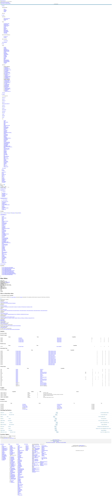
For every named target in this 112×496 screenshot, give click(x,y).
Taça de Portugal (6, 31)
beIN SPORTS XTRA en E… (8, 146)
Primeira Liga (4, 209)
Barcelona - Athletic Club (35, 451)
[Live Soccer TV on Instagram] (44, 465)
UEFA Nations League (3, 305)
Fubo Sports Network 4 (30, 310)
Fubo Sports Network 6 (44, 310)
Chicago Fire (12, 458)
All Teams (3, 92)
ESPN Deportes (6, 127)
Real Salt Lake (6, 85)
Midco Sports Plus (6, 156)
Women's (3, 170)
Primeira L (3, 180)
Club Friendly (6, 40)
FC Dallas (5, 83)
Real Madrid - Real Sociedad (35, 450)
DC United (6, 73)
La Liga (5, 26)
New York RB (13, 462)
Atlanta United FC (7, 78)
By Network (2, 299)
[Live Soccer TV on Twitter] (36, 470)
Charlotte (12, 460)
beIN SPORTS (6, 122)
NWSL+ (5, 159)
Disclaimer (43, 449)
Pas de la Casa (24, 405)
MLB (42, 459)
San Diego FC (7, 89)
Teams (3, 43)
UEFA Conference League (4, 313)
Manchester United (6, 50)
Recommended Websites (44, 453)
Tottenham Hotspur (6, 51)
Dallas (11, 473)
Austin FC (6, 90)
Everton (11, 448)
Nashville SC (6, 67)
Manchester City (6, 49)
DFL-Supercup (6, 30)
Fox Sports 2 (19, 306)
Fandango (5, 151)
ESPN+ (5, 129)
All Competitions (4, 42)
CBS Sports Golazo (6, 148)
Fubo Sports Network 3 (23, 310)
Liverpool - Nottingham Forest (35, 455)
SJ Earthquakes (13, 472)
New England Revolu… (7, 69)
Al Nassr (11, 454)
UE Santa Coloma (24, 407)
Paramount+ (5, 131)
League (2, 186)
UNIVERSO (6, 138)
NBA (42, 458)
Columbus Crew (13, 465)
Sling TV (27, 445)
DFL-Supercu (4, 181)
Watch (1, 289)
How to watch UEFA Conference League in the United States (12, 325)
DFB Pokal (5, 32)
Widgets (43, 447)
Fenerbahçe (5, 62)
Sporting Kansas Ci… (8, 91)
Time (5, 186)
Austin (12, 481)
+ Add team (3, 191)
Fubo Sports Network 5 (37, 310)
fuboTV (5, 133)
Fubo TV (27, 446)
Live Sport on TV (44, 457)
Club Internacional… (7, 68)
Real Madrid (5, 53)
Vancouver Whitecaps (12, 470)
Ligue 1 (3, 208)
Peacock (5, 141)
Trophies (1, 290)
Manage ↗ (5, 198)
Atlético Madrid (6, 54)
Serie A (5, 27)
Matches (3, 5)
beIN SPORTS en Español (6, 228)
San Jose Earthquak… (7, 82)
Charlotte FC (6, 71)
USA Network (4, 230)
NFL (44, 458)
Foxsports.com (28, 306)
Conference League (5, 449)
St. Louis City (12, 474)
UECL (3, 173)
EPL (2, 176)
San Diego (12, 480)
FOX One (5, 153)
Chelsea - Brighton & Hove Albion (36, 456)
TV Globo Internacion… (20, 464)
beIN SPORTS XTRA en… (20, 474)
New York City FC (7, 72)
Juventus (5, 55)
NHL (46, 458)
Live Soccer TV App (45, 446)
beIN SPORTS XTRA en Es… (6, 242)
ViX (4, 165)
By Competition (6, 299)
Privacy (43, 448)
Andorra (21, 297)
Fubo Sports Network (10, 310)
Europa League (6, 24)
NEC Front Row (6, 158)
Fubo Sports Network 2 (16, 310)
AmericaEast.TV (6, 143)
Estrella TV (5, 150)
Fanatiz (5, 120)
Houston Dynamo (13, 469)
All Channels (4, 168)
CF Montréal (6, 77)
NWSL (3, 447)
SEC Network (20, 489)
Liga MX (5, 37)
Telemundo (5, 137)
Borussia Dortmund (6, 60)
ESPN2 (5, 126)
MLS (3, 445)
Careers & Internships (45, 450)
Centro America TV (6, 149)
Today (5, 9)
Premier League (4, 450)
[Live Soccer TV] (3, 0)
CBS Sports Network (7, 125)
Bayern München (12, 452)
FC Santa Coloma (13, 297)
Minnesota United (13, 478)
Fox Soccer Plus (4, 222)
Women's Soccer (44, 445)
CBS (2, 218)
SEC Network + (4, 257)
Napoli (5, 57)
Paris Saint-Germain (6, 61)
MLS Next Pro (20, 485)
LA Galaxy (6, 87)
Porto (4, 59)
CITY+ (3, 245)
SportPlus (5, 162)
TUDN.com (19, 493)
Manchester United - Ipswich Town (35, 459)
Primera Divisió (2, 320)
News (3, 169)
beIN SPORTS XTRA (5, 241)
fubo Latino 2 (6, 154)
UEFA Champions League (6, 204)
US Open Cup (6, 19)
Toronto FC (6, 75)
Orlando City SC (7, 74)
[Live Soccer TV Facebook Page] (36, 468)
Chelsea (11, 446)
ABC (4, 121)
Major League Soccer (7, 18)
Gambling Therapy (81, 445)
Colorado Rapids (6, 84)
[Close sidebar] (0, 276)
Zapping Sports (6, 166)
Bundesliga (5, 28)
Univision (5, 140)
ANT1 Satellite (6, 144)
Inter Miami (12, 457)
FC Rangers (24, 404)
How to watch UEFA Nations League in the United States (11, 329)
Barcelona (5, 52)
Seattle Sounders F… (8, 88)
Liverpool (5, 48)
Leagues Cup (6, 36)
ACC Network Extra (5, 237)
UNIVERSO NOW (23, 314)
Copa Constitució (59, 346)
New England (12, 459)
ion (4, 155)
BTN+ (5, 147)
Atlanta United (13, 468)
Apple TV (3, 226)
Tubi (4, 164)
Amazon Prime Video (7, 142)
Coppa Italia (4, 457)
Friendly (41, 370)
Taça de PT (3, 182)
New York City (13, 461)
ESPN (5, 123)
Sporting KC (12, 482)
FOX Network (6, 306)
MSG (3, 253)
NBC (4, 124)
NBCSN (5, 136)
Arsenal (5, 47)
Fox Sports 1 (5, 128)
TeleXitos (5, 163)
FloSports (5, 152)
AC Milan (5, 56)
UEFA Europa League (5, 207)
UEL (3, 172)
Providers (43, 451)
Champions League (6, 23)
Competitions (2, 198)
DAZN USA (6, 135)
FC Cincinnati (6, 70)
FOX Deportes (6, 139)
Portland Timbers (6, 86)
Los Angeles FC (6, 81)
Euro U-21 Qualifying (43, 384)
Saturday (5, 10)
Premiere (5, 160)
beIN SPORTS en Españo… (8, 132)
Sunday (5, 11)
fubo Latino (3, 249)
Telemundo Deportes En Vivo (12, 314)
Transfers (1, 291)
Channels (3, 94)
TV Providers (26, 444)
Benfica (5, 58)
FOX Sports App (23, 306)
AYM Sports (5, 145)
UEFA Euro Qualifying (43, 372)
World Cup (41, 369)
